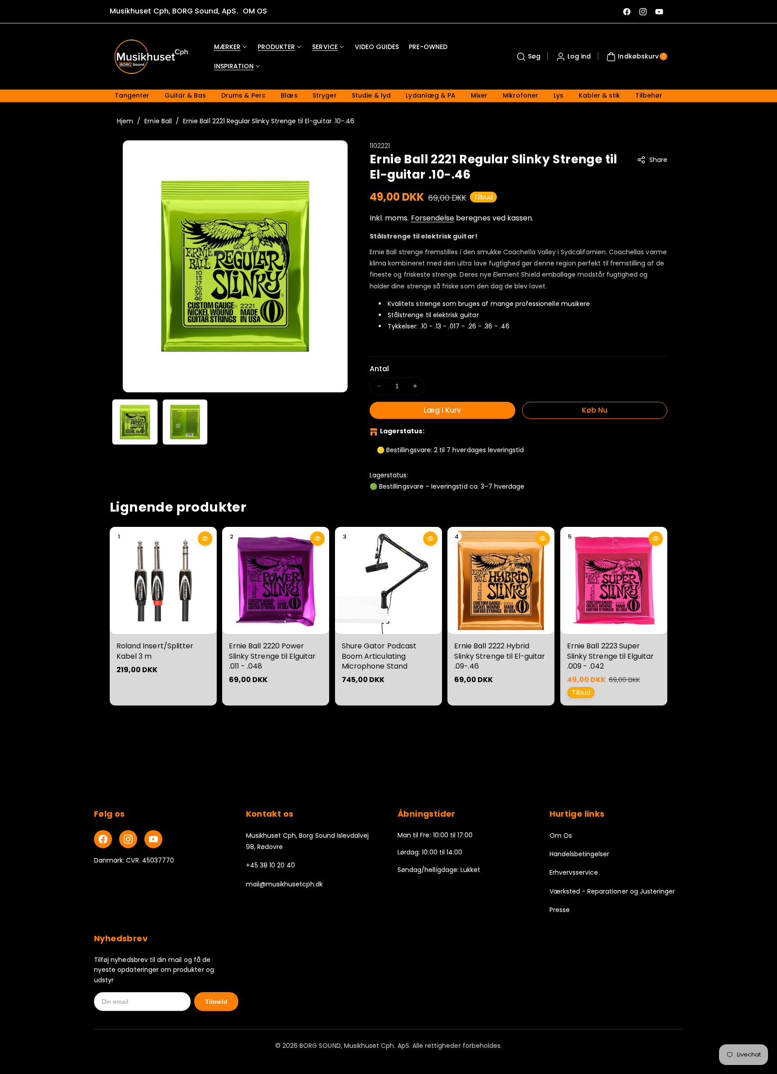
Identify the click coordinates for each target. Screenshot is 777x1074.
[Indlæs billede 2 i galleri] (185, 422)
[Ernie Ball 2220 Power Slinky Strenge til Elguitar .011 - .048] (275, 580)
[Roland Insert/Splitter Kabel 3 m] (163, 580)
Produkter (276, 46)
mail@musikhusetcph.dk (284, 884)
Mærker (227, 46)
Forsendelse (433, 218)
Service (324, 46)
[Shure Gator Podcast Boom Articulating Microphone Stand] (388, 580)
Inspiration (234, 66)
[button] (527, 56)
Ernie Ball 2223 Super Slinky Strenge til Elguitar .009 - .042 (610, 656)
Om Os (560, 835)
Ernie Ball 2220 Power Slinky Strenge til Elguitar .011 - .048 (272, 656)
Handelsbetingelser (579, 853)
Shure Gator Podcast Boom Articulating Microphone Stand (379, 656)
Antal (379, 369)
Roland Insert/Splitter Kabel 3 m (154, 651)
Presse (559, 909)
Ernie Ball (158, 121)
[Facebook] (103, 839)
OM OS (255, 11)
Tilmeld (216, 1001)
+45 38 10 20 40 (270, 865)
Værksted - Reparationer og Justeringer (612, 891)
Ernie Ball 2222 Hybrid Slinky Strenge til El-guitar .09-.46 (499, 656)
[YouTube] (153, 839)
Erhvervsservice (573, 872)
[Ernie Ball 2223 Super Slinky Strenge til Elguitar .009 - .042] (613, 580)
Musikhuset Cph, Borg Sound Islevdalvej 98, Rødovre (307, 841)
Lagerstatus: (402, 431)
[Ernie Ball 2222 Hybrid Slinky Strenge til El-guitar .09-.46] (500, 580)
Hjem (125, 121)
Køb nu (594, 410)
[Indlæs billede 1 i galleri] (135, 422)
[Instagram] (128, 839)
